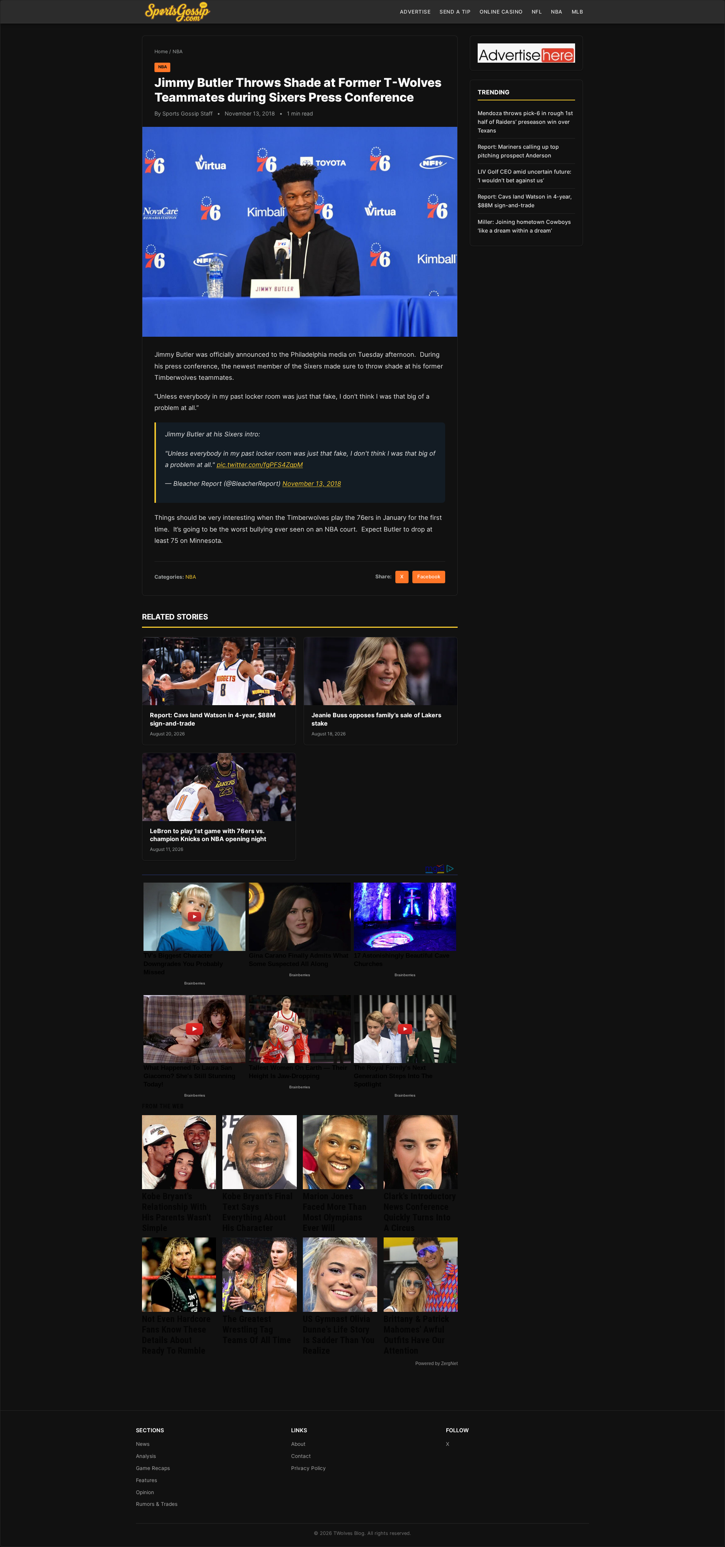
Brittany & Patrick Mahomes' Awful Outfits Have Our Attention (416, 1335)
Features (146, 1480)
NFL (537, 12)
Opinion (145, 1492)
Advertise (415, 12)
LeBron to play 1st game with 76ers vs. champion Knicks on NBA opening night (208, 835)
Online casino (501, 12)
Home (161, 51)
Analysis (146, 1456)
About (298, 1444)
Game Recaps (153, 1468)
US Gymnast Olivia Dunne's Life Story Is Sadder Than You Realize (339, 1335)
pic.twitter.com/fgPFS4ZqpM (260, 464)
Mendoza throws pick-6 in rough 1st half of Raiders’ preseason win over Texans (525, 122)
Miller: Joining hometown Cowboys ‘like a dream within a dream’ (524, 226)
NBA (557, 12)
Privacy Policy (308, 1468)
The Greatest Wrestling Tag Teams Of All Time (256, 1329)
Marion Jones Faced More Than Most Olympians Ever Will (335, 1212)
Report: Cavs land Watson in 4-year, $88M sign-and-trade (525, 200)
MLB (577, 12)
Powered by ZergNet (436, 1363)
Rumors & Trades (156, 1504)
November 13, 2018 (311, 483)
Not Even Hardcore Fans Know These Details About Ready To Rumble (176, 1335)
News (143, 1444)
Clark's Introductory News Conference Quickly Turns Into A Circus (420, 1212)
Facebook (428, 576)
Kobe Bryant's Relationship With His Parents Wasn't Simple (176, 1212)
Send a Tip (455, 12)
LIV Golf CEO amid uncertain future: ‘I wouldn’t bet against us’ (524, 175)
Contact (301, 1456)
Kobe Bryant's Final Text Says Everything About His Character (257, 1212)
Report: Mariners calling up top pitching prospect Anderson (518, 151)
